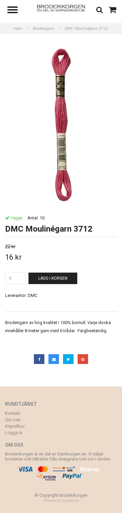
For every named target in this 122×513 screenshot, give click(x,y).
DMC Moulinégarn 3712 (86, 28)
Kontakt (12, 413)
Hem (20, 28)
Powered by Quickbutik (61, 501)
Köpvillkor (15, 426)
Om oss (12, 419)
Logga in (13, 432)
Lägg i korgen (52, 278)
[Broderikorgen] (61, 7)
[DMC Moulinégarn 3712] (61, 125)
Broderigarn (46, 28)
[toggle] (15, 11)
